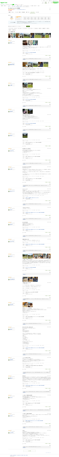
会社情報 (11, 455)
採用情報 (22, 455)
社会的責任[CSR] (19, 455)
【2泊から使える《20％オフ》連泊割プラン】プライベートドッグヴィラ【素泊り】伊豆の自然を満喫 (34, 212)
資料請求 (27, 455)
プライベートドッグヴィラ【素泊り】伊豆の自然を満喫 (30, 52)
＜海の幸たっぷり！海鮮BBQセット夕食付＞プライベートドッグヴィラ (32, 197)
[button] (9, 35)
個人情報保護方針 (14, 455)
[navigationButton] (49, 35)
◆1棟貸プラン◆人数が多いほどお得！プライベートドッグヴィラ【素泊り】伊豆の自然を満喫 (34, 420)
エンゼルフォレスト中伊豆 (14, 8)
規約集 (24, 455)
